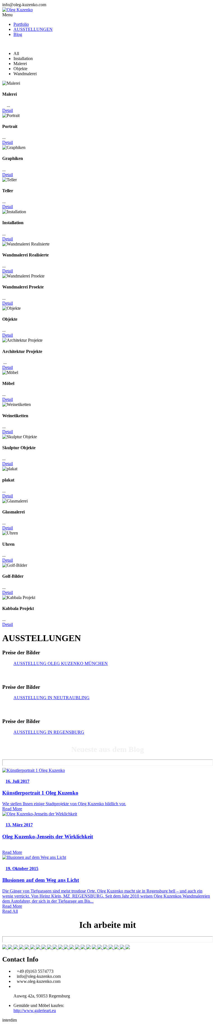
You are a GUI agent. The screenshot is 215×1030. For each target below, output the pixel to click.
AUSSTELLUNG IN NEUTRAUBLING (51, 697)
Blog (17, 34)
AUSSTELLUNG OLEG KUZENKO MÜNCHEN (60, 663)
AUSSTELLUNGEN (33, 29)
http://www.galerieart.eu (34, 1010)
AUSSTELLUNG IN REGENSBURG (48, 732)
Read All (10, 911)
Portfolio (21, 24)
